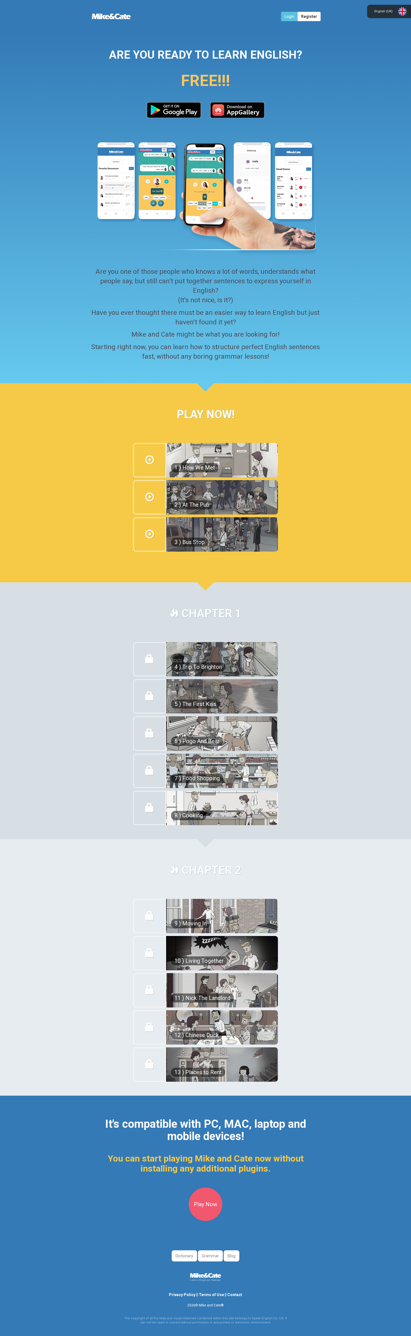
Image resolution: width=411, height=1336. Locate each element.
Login (289, 16)
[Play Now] (205, 1219)
